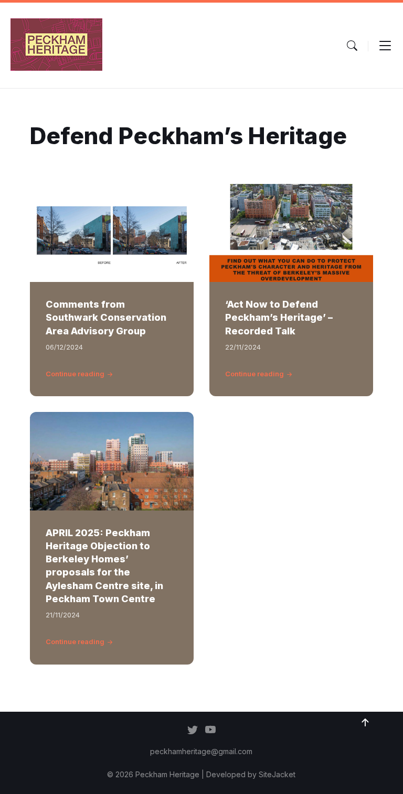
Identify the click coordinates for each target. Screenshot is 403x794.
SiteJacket (277, 774)
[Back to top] (365, 723)
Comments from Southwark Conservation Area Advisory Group (106, 317)
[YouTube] (210, 730)
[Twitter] (192, 730)
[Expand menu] (385, 45)
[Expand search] (352, 45)
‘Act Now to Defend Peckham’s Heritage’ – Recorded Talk (279, 317)
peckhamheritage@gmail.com (201, 751)
